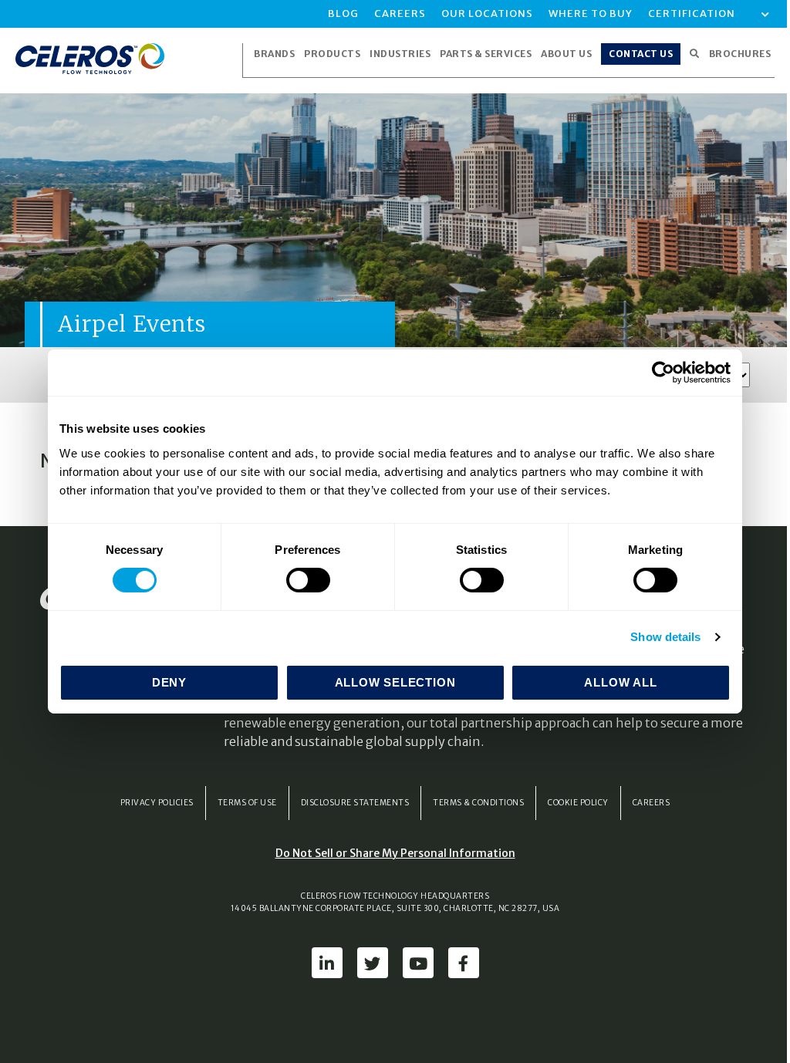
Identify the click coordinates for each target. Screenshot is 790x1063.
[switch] (308, 580)
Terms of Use (247, 803)
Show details (665, 636)
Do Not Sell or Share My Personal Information (395, 853)
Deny (169, 682)
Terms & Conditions (478, 803)
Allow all (620, 682)
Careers (651, 803)
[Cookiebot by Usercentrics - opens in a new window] (663, 372)
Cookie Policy (578, 803)
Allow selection (395, 682)
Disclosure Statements (355, 803)
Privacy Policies (157, 803)
